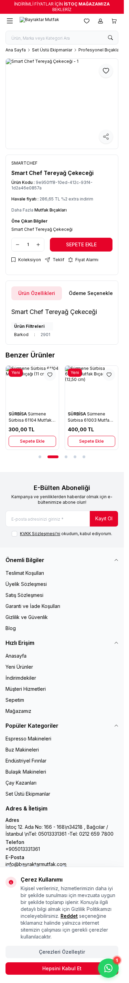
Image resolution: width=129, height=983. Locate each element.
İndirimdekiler (21, 678)
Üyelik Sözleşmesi (26, 584)
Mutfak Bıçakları (50, 210)
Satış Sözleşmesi (24, 595)
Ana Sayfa (16, 49)
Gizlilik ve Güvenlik (27, 617)
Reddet (69, 916)
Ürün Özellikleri (36, 293)
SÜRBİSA (18, 413)
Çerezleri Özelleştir (62, 952)
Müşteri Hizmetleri (26, 689)
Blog (11, 628)
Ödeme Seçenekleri (92, 293)
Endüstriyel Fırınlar (26, 761)
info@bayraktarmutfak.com (36, 864)
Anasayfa (16, 656)
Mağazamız (18, 711)
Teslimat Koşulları (25, 573)
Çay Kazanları (21, 783)
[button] (40, 456)
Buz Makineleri (22, 750)
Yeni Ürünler (19, 667)
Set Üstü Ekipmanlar (52, 49)
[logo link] (47, 21)
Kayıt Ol (103, 518)
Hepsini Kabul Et (62, 968)
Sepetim (15, 700)
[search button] (110, 38)
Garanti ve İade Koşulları (33, 606)
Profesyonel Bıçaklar (99, 49)
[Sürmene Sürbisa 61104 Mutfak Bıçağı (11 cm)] (32, 387)
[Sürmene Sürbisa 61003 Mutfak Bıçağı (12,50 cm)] (91, 387)
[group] (62, 104)
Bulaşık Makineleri (26, 772)
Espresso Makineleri (28, 738)
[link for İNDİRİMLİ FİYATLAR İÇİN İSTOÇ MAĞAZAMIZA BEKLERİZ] (62, 7)
